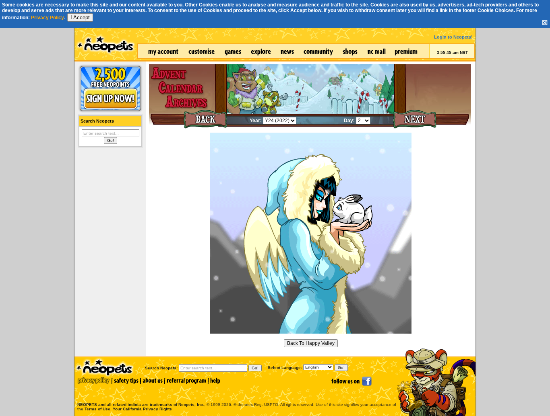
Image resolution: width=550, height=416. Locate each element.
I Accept (80, 17)
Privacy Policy (47, 17)
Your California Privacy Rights (142, 409)
